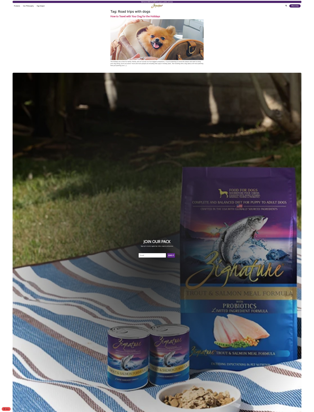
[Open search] (286, 6)
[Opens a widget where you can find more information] (6, 409)
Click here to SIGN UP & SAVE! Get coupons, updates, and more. (157, 2)
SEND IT (171, 255)
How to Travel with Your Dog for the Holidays (135, 16)
